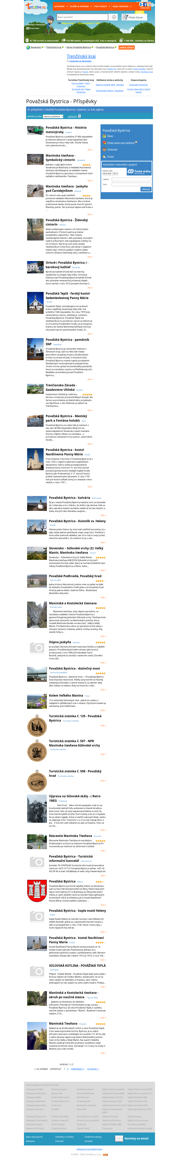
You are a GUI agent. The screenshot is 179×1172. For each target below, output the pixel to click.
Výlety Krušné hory (111, 1120)
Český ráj (81, 1124)
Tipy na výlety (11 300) (89, 23)
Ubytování (112, 149)
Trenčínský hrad (146, 72)
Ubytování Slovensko (138, 84)
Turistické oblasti (85, 1089)
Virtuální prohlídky (137, 1124)
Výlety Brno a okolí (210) (139, 1093)
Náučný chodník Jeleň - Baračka (110, 84)
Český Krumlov (58, 1128)
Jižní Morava (83, 1097)
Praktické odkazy (93, 1136)
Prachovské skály (60, 1116)
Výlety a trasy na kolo (138, 1120)
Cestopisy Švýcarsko (36, 1116)
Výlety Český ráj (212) (112, 1097)
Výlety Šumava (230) (112, 1101)
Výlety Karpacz (135, 1116)
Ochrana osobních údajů (140, 1128)
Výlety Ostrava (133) (137, 1101)
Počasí (110, 156)
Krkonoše (81, 1109)
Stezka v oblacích (59, 1120)
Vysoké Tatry (83, 1128)
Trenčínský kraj (81, 56)
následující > (78, 1068)
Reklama (30, 1141)
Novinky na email (136, 1138)
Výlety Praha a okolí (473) (140, 1089)
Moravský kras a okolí (87, 1116)
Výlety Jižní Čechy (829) (113, 1093)
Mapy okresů (68, 23)
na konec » (93, 1068)
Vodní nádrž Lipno (60, 1097)
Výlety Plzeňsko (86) (137, 1097)
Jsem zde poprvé (34, 1136)
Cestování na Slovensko (80, 61)
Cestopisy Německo (36, 1101)
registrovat (145, 7)
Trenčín (85, 72)
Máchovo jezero (59, 1089)
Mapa (110, 135)
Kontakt (89, 1141)
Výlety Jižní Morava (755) (139, 1109)
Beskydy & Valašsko (86, 1105)
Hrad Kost (56, 1105)
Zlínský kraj (112, 69)
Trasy (87, 83)
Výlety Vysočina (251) (138, 1105)
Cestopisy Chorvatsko (37, 1120)
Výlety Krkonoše (110, 1116)
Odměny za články (64, 1136)
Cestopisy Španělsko (36, 1105)
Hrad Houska (58, 1124)
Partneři (59, 1141)
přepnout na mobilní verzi (89, 1149)
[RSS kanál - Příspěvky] (105, 1154)
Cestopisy (81, 86)
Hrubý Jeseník (83, 1101)
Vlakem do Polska (35, 1128)
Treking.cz (107, 1128)
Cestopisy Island (34, 1124)
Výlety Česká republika (113, 1089)
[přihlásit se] (145, 4)
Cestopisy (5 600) (34, 1089)
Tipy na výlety (77, 83)
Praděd (55, 1109)
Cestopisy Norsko (35, 1109)
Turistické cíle (78, 89)
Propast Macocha (60, 1101)
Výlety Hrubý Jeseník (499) (112, 1111)
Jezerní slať (56, 1093)
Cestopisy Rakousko (36, 1093)
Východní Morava (85, 1093)
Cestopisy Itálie (33, 1097)
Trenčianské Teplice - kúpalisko (110, 90)
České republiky (139, 69)
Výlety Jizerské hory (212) (114, 1105)
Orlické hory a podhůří (88, 1120)
